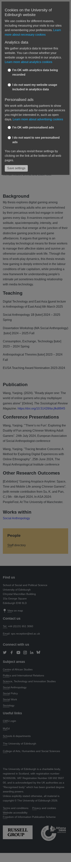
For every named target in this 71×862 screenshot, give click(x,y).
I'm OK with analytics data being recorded (35, 72)
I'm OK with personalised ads (33, 127)
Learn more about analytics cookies (28, 62)
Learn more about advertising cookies (38, 119)
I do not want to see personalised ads (36, 140)
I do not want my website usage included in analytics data (34, 87)
